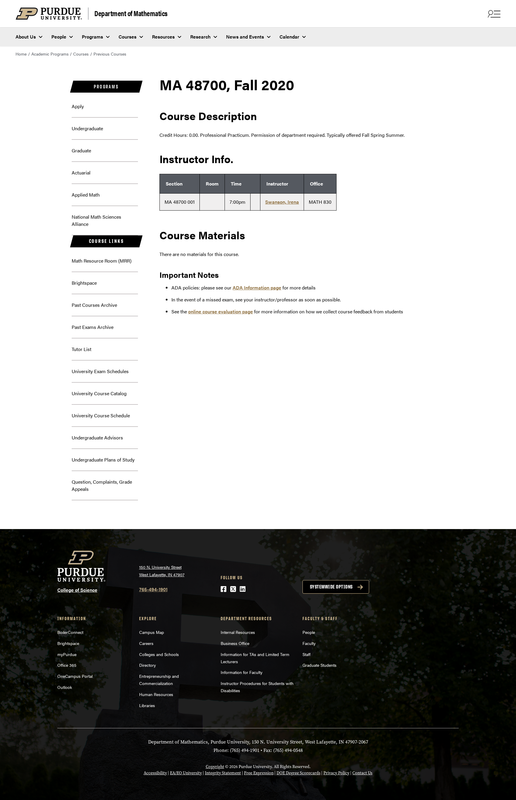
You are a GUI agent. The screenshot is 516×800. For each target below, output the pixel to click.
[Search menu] (493, 14)
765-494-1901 (153, 589)
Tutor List (81, 349)
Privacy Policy (336, 773)
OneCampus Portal (75, 676)
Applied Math (86, 194)
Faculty (309, 643)
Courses (127, 36)
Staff (306, 654)
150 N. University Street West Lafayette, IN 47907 (162, 570)
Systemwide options (331, 587)
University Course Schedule (101, 415)
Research (200, 36)
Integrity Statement (223, 773)
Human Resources (156, 694)
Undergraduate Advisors (97, 437)
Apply (78, 106)
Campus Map (151, 632)
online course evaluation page (220, 311)
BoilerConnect (70, 632)
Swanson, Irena (282, 201)
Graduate (81, 150)
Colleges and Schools (159, 654)
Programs (92, 36)
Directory (147, 665)
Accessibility (155, 773)
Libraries (147, 705)
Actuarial (81, 172)
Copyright (215, 767)
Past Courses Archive (94, 304)
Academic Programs (50, 54)
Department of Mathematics (131, 13)
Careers (146, 643)
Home (21, 54)
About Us (26, 36)
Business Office (235, 643)
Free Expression (259, 773)
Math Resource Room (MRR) (101, 260)
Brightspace (84, 282)
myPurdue (66, 654)
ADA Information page (257, 287)
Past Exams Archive (92, 327)
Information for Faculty (241, 672)
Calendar (289, 36)
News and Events (245, 36)
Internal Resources (238, 632)
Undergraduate (87, 128)
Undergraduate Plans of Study (103, 459)
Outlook (64, 687)
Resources (163, 36)
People (58, 36)
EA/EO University (186, 773)
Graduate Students (319, 665)
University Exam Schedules (100, 371)
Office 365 (66, 665)
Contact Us (362, 773)
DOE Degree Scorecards (298, 773)
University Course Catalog (99, 393)
